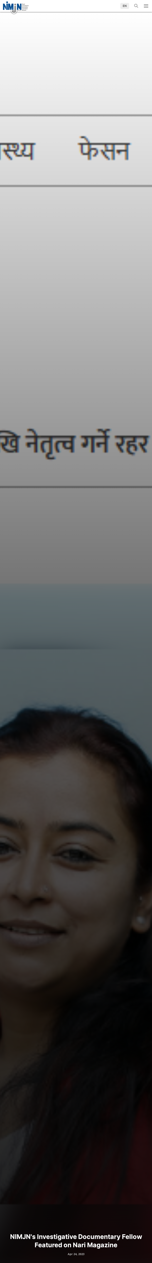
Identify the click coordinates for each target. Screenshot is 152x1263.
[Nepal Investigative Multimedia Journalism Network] (16, 6)
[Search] (134, 6)
